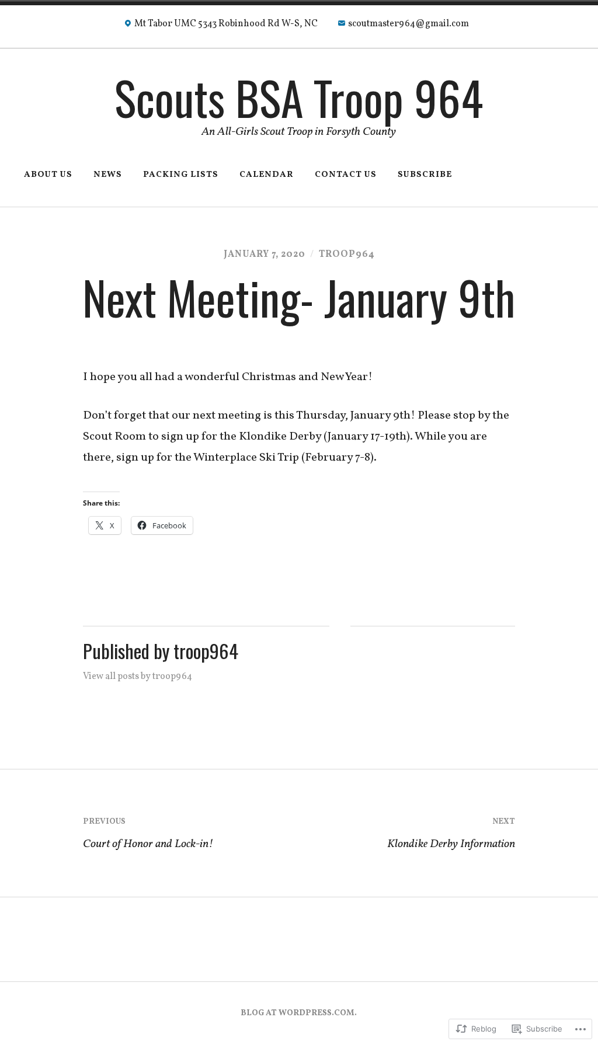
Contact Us (346, 175)
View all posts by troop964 (137, 676)
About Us (48, 175)
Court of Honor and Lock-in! (148, 834)
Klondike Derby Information (451, 834)
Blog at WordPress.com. (299, 1013)
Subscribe (425, 175)
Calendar (266, 175)
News (107, 175)
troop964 (347, 254)
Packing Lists (180, 175)
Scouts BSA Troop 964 (298, 97)
